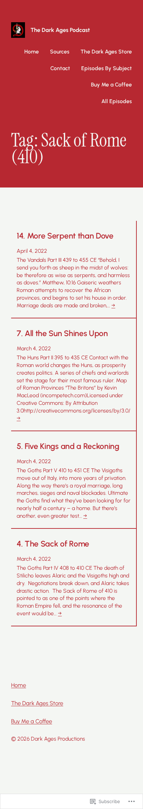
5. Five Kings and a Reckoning (68, 446)
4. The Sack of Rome (53, 544)
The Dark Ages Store (37, 703)
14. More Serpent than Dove (65, 236)
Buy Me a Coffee (31, 721)
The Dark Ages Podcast (60, 29)
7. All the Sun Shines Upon (62, 333)
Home (31, 52)
